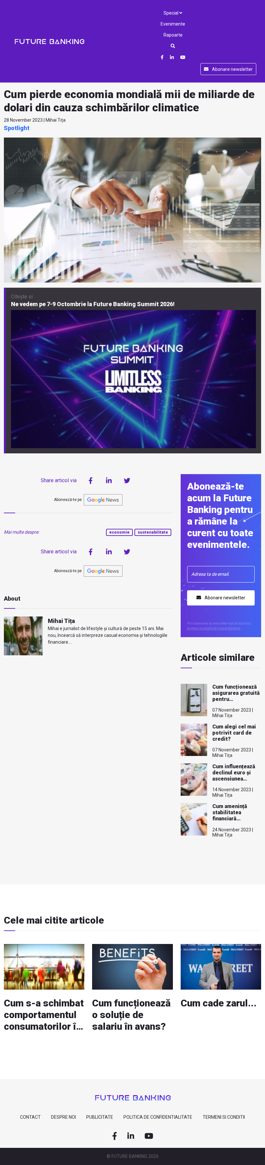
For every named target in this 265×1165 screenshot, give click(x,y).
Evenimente (173, 24)
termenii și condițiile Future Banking (213, 628)
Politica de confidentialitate (157, 1117)
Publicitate (99, 1117)
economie (119, 532)
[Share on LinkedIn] (108, 480)
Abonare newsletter (232, 69)
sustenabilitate (153, 532)
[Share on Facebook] (90, 480)
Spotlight (16, 128)
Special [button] (171, 13)
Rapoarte (173, 35)
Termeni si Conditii (224, 1117)
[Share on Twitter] (127, 480)
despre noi (63, 1117)
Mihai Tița (61, 620)
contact (30, 1117)
